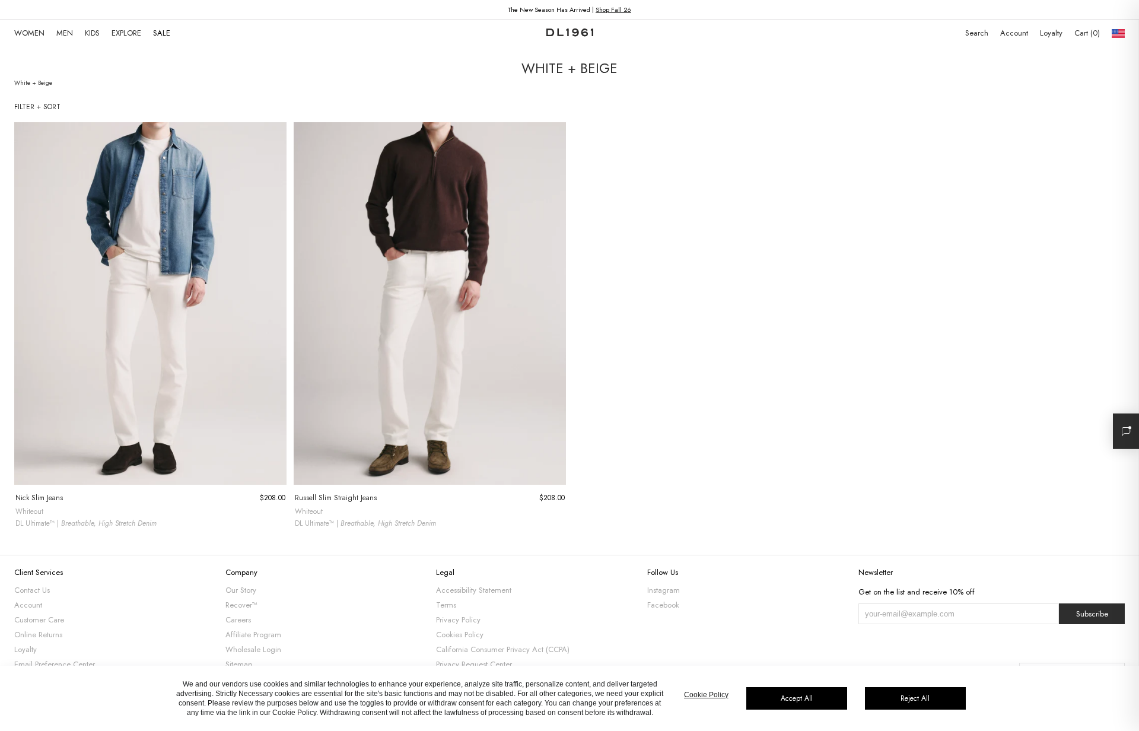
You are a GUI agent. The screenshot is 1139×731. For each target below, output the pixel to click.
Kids (92, 33)
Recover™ (241, 605)
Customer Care (39, 619)
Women (29, 33)
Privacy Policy (458, 619)
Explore (126, 33)
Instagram (663, 590)
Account (1014, 33)
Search (976, 33)
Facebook (663, 605)
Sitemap (238, 664)
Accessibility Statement (473, 590)
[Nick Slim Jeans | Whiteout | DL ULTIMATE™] (150, 303)
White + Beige (33, 82)
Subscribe (1092, 613)
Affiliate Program (253, 634)
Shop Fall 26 (613, 9)
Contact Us (32, 590)
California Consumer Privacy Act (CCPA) (503, 649)
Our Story (240, 590)
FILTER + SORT (37, 106)
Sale (161, 33)
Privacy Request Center (474, 664)
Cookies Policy (459, 634)
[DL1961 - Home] (569, 33)
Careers (238, 619)
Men (64, 33)
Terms (446, 605)
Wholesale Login (253, 649)
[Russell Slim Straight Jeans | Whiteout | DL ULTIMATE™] (430, 303)
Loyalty (1051, 33)
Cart (1085, 33)
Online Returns (38, 634)
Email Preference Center (54, 664)
